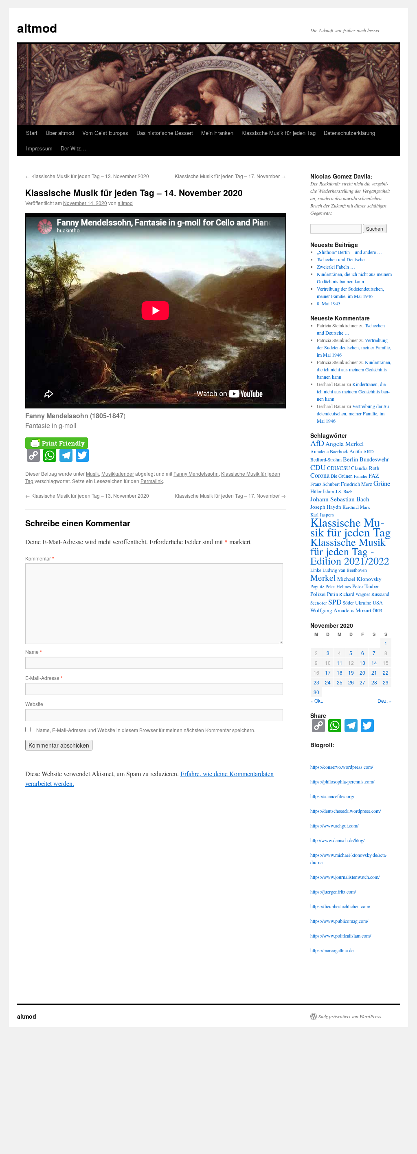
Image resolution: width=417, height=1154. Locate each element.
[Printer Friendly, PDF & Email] (56, 442)
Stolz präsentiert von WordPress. (350, 1016)
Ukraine (363, 602)
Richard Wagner (354, 594)
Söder (348, 603)
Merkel (323, 577)
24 (328, 682)
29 (385, 682)
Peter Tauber (365, 586)
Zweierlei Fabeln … (336, 266)
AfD (317, 442)
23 (316, 682)
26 (351, 682)
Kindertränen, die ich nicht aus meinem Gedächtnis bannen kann (354, 369)
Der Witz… (73, 148)
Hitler (316, 491)
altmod (37, 27)
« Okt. (316, 700)
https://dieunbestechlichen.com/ (340, 906)
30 (316, 691)
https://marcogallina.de (331, 950)
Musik (92, 473)
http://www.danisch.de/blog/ (337, 840)
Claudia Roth (365, 468)
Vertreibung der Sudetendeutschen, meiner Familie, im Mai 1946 (354, 347)
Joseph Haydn (325, 506)
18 (339, 672)
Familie (360, 476)
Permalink (151, 480)
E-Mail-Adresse (44, 677)
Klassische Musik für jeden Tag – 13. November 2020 (87, 175)
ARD (368, 451)
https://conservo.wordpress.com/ (341, 766)
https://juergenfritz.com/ (333, 891)
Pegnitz (317, 586)
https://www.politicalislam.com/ (340, 935)
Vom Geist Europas (105, 133)
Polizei (318, 594)
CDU (318, 467)
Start (31, 133)
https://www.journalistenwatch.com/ (345, 877)
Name (33, 651)
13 (362, 662)
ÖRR (377, 610)
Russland (380, 594)
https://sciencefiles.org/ (332, 796)
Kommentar (39, 558)
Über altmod (60, 133)
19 (351, 672)
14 (374, 662)
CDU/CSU (338, 468)
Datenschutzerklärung (349, 133)
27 (362, 682)
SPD (335, 602)
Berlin (350, 459)
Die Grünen (342, 476)
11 (339, 662)
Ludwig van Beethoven (345, 570)
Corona (319, 475)
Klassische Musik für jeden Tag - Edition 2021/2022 (349, 551)
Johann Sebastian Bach (339, 499)
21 (374, 672)
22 (385, 672)
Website (34, 703)
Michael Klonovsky (359, 579)
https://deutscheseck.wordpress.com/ (345, 811)
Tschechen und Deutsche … (344, 259)
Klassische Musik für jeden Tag (278, 133)
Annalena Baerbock (329, 451)
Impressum (39, 148)
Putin (332, 594)
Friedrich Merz (356, 484)
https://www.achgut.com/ (334, 825)
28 (374, 682)
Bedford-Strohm (326, 460)
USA (378, 602)
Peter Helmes (338, 586)
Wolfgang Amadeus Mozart (340, 610)
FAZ (374, 475)
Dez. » (384, 700)
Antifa (355, 451)
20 (362, 672)
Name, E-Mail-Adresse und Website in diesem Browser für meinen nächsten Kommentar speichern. (145, 729)
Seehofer (318, 603)
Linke (315, 570)
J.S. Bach (344, 491)
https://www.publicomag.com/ (339, 921)
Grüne (382, 483)
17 (328, 672)
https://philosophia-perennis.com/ (342, 781)
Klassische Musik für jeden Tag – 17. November (230, 175)
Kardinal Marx (356, 507)
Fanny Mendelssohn (196, 473)
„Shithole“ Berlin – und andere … (349, 252)
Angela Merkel (344, 443)
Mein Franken (217, 133)
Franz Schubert (325, 484)
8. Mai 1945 (328, 303)
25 (339, 682)
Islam (328, 491)
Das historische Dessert (164, 133)
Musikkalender (117, 473)
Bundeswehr (374, 459)
